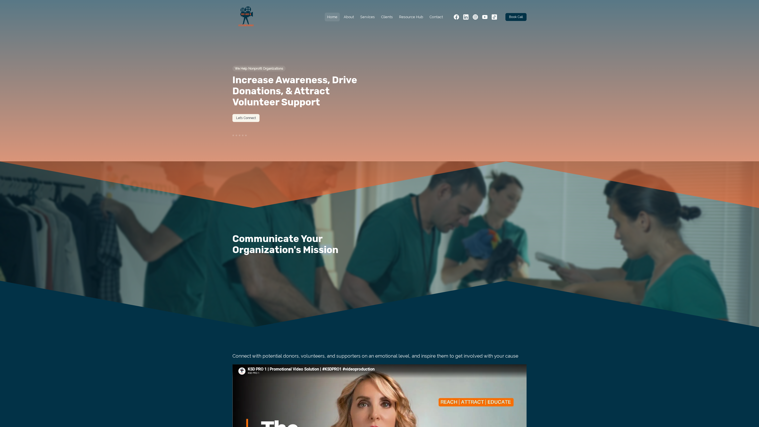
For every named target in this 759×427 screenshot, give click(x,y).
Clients (387, 17)
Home (332, 17)
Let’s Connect (246, 118)
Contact (436, 17)
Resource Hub (411, 17)
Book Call (516, 17)
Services (367, 17)
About (349, 17)
